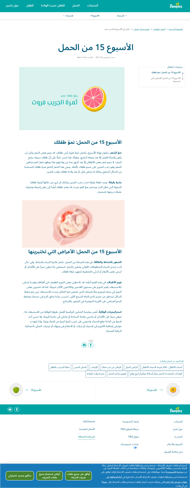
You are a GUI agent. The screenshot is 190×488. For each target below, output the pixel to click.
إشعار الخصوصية (131, 421)
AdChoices (89, 421)
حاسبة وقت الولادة (95, 373)
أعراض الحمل (131, 367)
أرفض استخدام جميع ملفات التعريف (49, 476)
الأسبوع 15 (95, 16)
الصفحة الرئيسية (176, 29)
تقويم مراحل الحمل (141, 29)
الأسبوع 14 (120, 16)
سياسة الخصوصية (174, 472)
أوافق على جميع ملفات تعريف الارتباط (78, 476)
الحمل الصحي (80, 367)
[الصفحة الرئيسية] (177, 5)
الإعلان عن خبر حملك (111, 367)
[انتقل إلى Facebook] (16, 409)
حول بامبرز (178, 429)
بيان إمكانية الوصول (173, 451)
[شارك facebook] (90, 345)
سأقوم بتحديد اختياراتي (19, 475)
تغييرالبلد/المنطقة (86, 436)
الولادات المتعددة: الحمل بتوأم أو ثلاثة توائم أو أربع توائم (156, 373)
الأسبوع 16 (69, 16)
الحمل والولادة (159, 29)
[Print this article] (84, 345)
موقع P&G (133, 436)
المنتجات (178, 421)
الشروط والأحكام (175, 444)
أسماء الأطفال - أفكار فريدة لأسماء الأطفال (162, 367)
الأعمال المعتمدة (87, 429)
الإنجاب (94, 367)
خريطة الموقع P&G (130, 429)
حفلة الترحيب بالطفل (60, 367)
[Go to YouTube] (9, 409)
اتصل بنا (179, 436)
